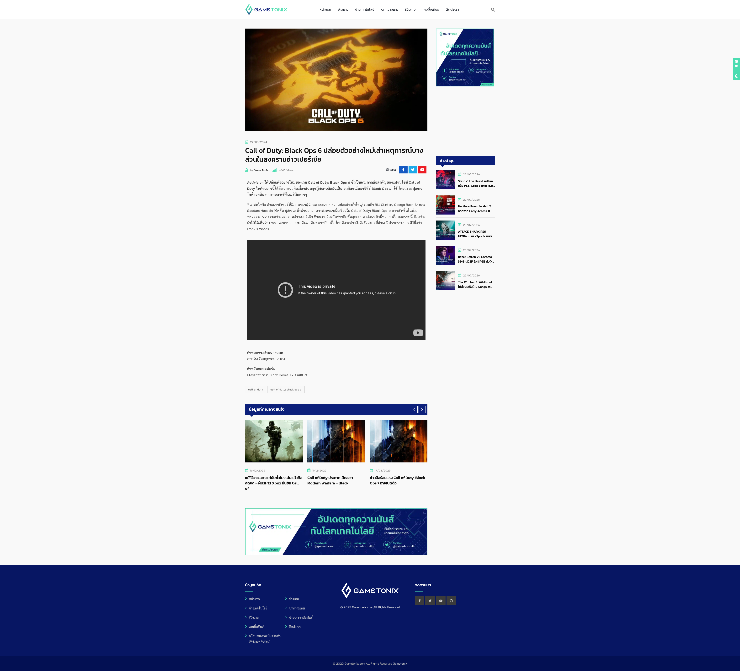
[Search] (493, 9)
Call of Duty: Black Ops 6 (286, 389)
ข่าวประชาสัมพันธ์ (301, 617)
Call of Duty (255, 389)
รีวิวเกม (410, 9)
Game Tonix (261, 170)
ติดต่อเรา (452, 9)
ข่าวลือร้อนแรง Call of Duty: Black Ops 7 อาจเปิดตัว (335, 480)
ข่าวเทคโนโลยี (364, 9)
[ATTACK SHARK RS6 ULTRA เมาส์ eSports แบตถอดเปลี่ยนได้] (445, 230)
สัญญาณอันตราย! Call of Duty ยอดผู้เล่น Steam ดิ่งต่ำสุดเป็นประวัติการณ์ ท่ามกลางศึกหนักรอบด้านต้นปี (396, 486)
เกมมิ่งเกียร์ (430, 9)
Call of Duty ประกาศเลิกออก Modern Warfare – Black (268, 480)
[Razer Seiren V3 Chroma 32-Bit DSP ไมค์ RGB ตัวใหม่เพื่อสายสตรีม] (445, 255)
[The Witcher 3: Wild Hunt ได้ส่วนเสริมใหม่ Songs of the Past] (445, 280)
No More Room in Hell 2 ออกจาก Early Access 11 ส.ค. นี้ (474, 211)
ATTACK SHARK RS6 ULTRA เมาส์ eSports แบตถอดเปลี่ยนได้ (475, 236)
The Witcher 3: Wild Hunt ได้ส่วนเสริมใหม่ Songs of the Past (475, 287)
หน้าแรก (325, 9)
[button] (414, 409)
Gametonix (400, 663)
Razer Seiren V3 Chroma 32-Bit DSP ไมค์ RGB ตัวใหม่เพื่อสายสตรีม (476, 261)
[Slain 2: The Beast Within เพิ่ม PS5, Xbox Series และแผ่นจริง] (445, 179)
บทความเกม (389, 9)
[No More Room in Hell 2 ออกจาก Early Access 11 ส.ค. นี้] (445, 205)
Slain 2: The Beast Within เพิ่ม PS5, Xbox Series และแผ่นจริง (475, 186)
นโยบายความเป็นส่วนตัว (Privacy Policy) (265, 638)
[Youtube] (422, 169)
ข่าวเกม (343, 9)
